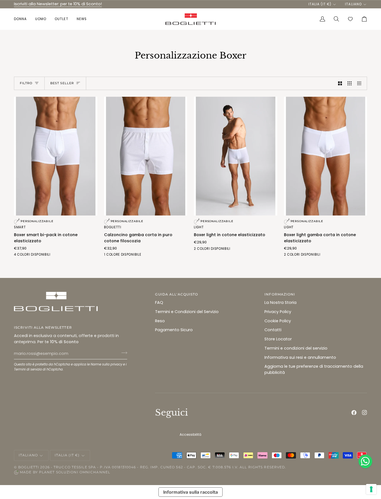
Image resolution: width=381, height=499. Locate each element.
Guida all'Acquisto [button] (176, 294)
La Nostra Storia (280, 302)
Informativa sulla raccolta (190, 492)
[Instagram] (364, 412)
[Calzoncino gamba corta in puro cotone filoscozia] (145, 156)
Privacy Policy (277, 311)
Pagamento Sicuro (174, 330)
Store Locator (278, 339)
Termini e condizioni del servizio (295, 348)
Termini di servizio (28, 369)
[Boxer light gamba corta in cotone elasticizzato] (325, 156)
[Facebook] (353, 412)
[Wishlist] (350, 19)
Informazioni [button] (279, 294)
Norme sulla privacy (106, 364)
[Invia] (122, 352)
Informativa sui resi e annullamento (300, 357)
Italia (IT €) (319, 4)
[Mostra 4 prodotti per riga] (361, 83)
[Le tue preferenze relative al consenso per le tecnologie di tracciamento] (371, 489)
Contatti (272, 330)
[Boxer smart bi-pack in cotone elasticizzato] (55, 156)
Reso (160, 321)
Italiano (353, 4)
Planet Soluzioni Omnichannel (74, 472)
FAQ (159, 302)
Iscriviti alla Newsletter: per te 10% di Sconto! (58, 4)
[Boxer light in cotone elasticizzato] (235, 156)
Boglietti (28, 467)
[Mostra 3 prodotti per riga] (350, 83)
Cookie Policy (277, 321)
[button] (22, 19)
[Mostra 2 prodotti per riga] (340, 83)
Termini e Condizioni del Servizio (187, 311)
